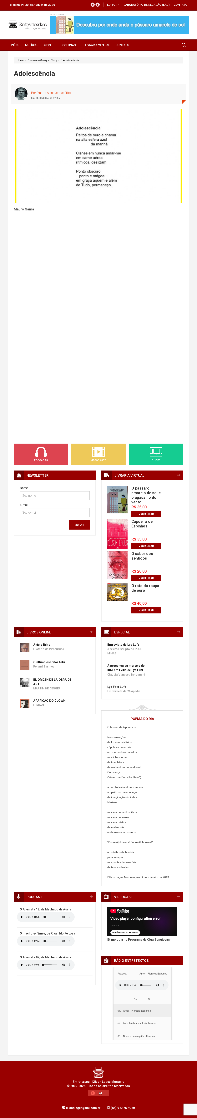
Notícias (31, 45)
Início (15, 45)
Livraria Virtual (97, 45)
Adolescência (71, 60)
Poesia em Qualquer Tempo (43, 60)
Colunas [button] (69, 45)
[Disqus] (98, 280)
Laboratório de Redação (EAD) (147, 5)
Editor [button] (112, 5)
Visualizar (146, 514)
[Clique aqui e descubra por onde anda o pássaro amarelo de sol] (119, 25)
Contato (180, 5)
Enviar (79, 524)
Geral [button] (49, 45)
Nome (24, 488)
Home (20, 60)
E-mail (24, 505)
